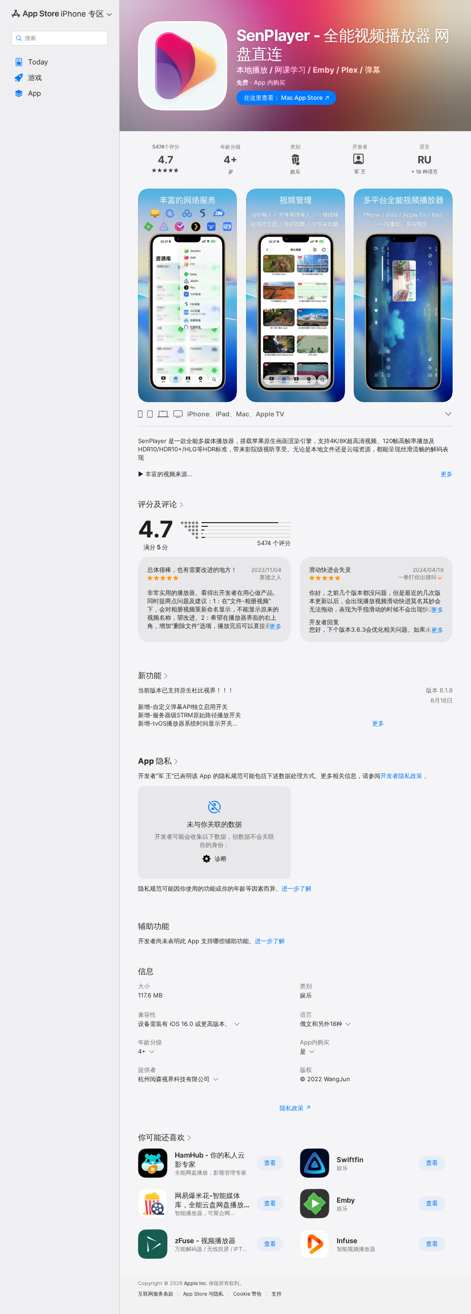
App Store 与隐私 (203, 1294)
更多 (447, 474)
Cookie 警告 (247, 1294)
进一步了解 (296, 888)
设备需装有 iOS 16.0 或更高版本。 (184, 1023)
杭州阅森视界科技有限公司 (174, 1079)
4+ (142, 1051)
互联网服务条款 (155, 1294)
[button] (59, 62)
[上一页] (128, 159)
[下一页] (461, 159)
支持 (276, 1294)
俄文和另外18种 (321, 1023)
